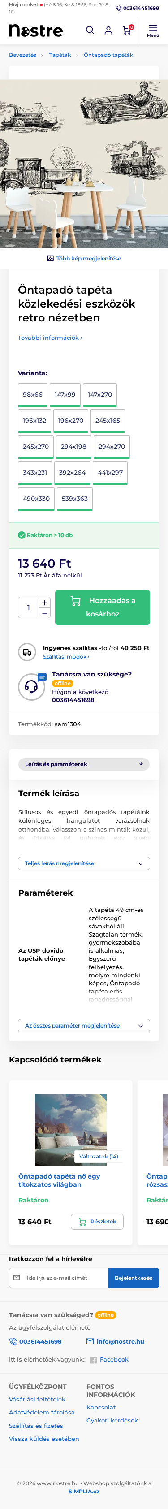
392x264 (72, 472)
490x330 (36, 498)
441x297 (110, 472)
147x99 (65, 394)
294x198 (73, 446)
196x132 (34, 420)
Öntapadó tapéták (108, 55)
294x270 (112, 446)
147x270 (100, 394)
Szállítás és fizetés (36, 1425)
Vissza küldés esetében (44, 1438)
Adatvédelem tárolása (42, 1412)
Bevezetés (22, 55)
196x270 (70, 420)
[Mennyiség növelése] (44, 602)
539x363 (75, 498)
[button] (90, 30)
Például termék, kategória (68, 70)
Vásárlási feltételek (37, 1399)
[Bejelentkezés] (108, 30)
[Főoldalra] (36, 30)
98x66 (33, 394)
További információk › (50, 337)
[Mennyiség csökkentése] (44, 613)
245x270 (36, 446)
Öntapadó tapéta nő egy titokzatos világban (59, 1180)
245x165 (107, 420)
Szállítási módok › (66, 656)
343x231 (35, 472)
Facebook (114, 1359)
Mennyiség (28, 607)
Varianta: (32, 373)
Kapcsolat (101, 1407)
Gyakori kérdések (112, 1420)
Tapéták (60, 55)
